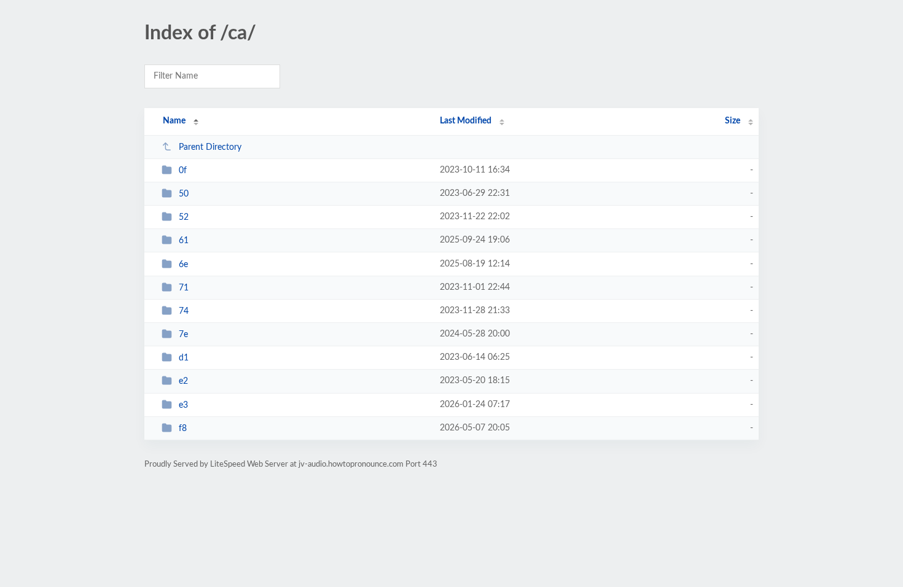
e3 (183, 405)
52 (184, 217)
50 (184, 194)
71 (184, 288)
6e (183, 264)
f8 (183, 428)
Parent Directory (210, 147)
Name (174, 121)
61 (184, 240)
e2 (183, 381)
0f (183, 170)
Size (732, 121)
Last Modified (465, 121)
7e (183, 334)
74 (184, 311)
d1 (184, 358)
